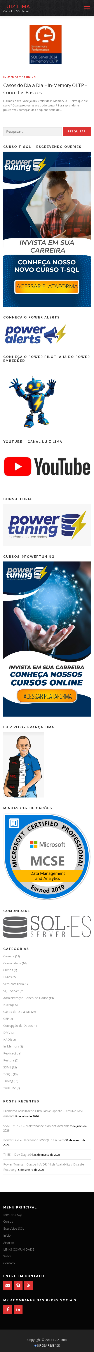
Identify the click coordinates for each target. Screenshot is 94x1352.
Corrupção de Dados (18, 1025)
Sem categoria (13, 984)
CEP (6, 1019)
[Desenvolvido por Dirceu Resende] (47, 1346)
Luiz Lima (16, 6)
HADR (7, 1039)
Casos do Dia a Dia (17, 1012)
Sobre (7, 1256)
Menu (86, 8)
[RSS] (28, 1285)
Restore (8, 1060)
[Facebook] (7, 1309)
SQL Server (11, 991)
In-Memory (12, 77)
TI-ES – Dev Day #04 (18, 1154)
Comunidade (12, 963)
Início (7, 1235)
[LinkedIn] (18, 1309)
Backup (8, 1005)
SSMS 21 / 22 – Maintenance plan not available (36, 1126)
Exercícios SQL (13, 1228)
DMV (6, 1032)
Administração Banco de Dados (25, 998)
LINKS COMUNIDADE (18, 1249)
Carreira (8, 956)
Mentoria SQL (13, 1215)
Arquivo (8, 1242)
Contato (9, 1263)
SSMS (7, 1067)
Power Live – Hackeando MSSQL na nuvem (34, 1140)
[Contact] (7, 1285)
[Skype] (18, 1285)
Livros (7, 977)
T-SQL (7, 1074)
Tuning (30, 77)
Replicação (11, 1053)
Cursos (8, 970)
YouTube (9, 1088)
